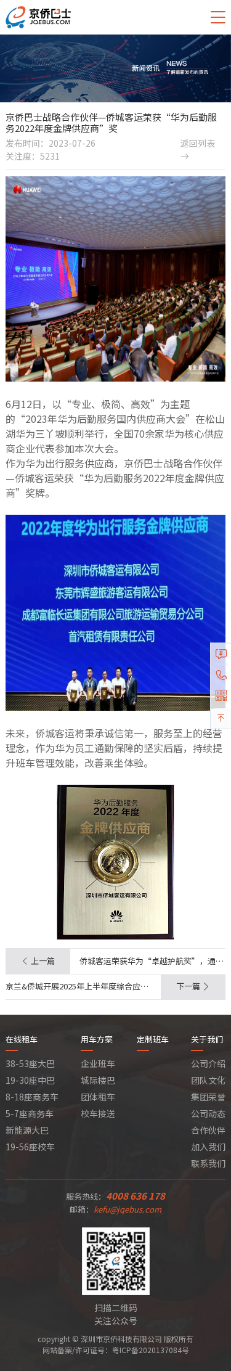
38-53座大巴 (30, 1063)
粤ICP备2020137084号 (150, 1349)
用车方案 (97, 1039)
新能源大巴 (27, 1130)
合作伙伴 (208, 1130)
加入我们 (208, 1146)
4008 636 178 (135, 1195)
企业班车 (98, 1063)
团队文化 (208, 1080)
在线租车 (22, 1039)
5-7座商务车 (30, 1113)
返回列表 (197, 149)
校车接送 (98, 1113)
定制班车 (153, 1039)
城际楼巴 (98, 1080)
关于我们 (207, 1039)
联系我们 (208, 1163)
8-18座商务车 (32, 1097)
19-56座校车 (30, 1146)
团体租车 (98, 1097)
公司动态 (208, 1113)
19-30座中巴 (30, 1080)
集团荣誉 (208, 1097)
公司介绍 (208, 1063)
